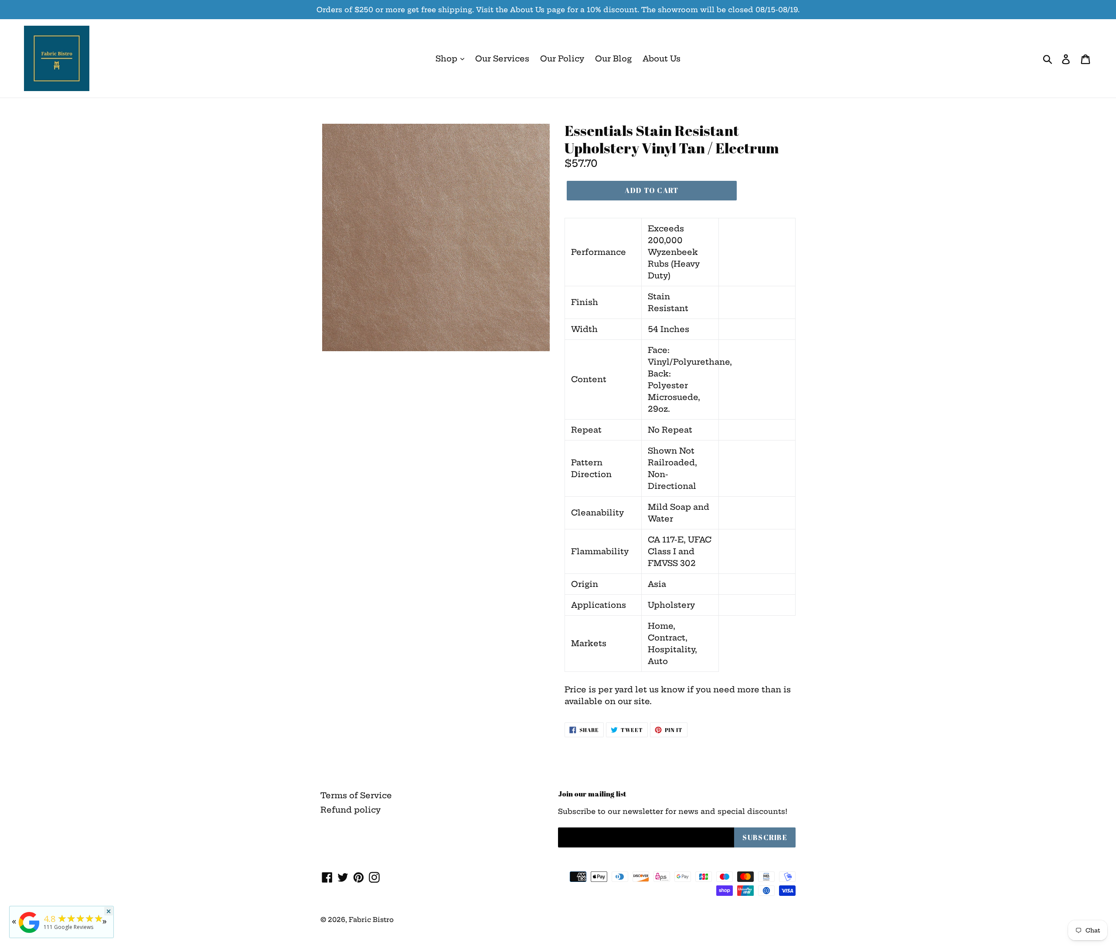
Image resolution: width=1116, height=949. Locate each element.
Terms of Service (356, 795)
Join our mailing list (592, 794)
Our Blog (613, 59)
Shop (447, 59)
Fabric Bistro (371, 919)
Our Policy (562, 59)
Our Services (502, 59)
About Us (661, 59)
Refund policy (350, 810)
